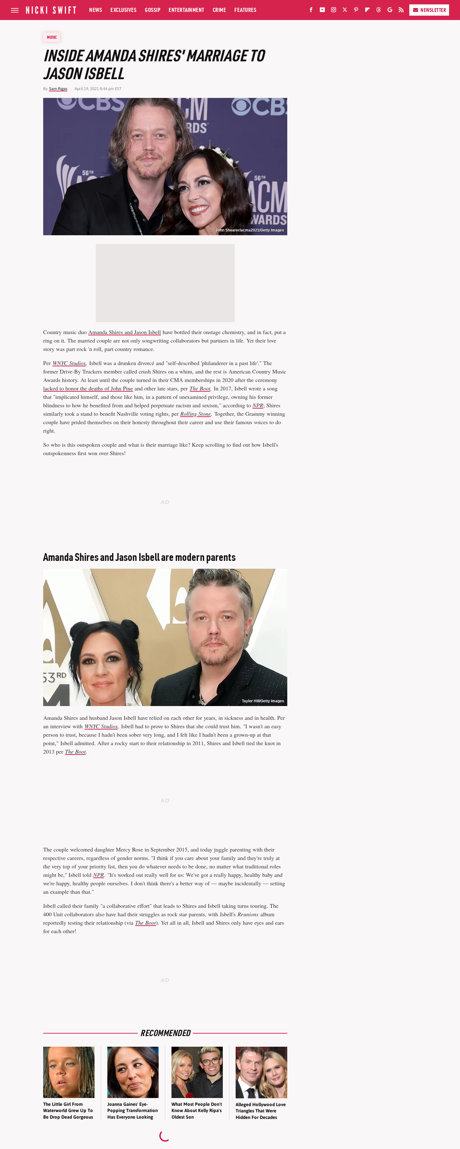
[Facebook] (311, 11)
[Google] (390, 11)
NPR (258, 405)
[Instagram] (333, 11)
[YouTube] (322, 11)
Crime (219, 9)
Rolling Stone (195, 413)
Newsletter (433, 10)
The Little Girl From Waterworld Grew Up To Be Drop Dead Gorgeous (68, 1110)
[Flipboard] (367, 11)
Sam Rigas (58, 88)
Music (52, 37)
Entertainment (186, 9)
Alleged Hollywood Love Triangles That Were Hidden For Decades (261, 1111)
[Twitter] (345, 11)
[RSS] (401, 11)
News (95, 9)
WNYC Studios (69, 363)
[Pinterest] (356, 11)
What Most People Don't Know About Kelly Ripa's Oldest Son (196, 1110)
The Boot (200, 388)
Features (245, 9)
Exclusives (123, 9)
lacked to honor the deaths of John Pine (88, 388)
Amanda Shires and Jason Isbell (124, 332)
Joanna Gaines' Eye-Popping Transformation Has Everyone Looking (132, 1110)
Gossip (152, 9)
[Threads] (379, 11)
